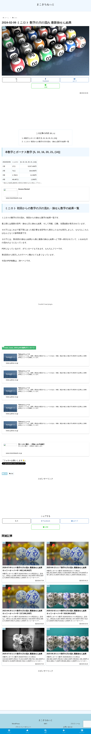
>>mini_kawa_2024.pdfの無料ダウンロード (19, 348)
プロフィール (75, 724)
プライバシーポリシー (23, 727)
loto (12, 473)
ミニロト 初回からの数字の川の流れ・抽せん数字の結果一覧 (46, 141)
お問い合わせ (67, 727)
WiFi (45, 724)
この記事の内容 (42, 133)
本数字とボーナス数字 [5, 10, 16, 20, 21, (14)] (40, 138)
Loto (5, 473)
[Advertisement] (45, 111)
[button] (84, 453)
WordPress (16, 724)
